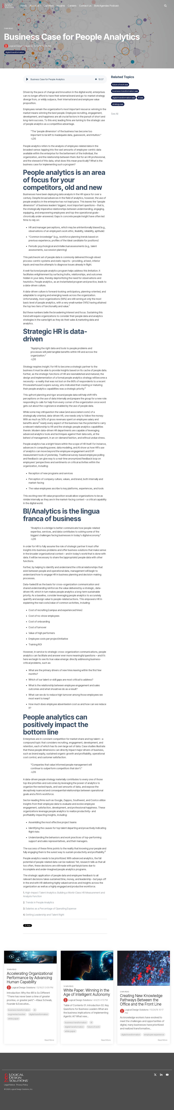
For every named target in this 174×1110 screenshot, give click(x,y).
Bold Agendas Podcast (106, 5)
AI (140, 97)
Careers (72, 5)
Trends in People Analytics (40, 902)
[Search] (165, 6)
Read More (49, 1040)
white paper (13, 1018)
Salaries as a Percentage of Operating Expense (51, 908)
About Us (34, 5)
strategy (117, 104)
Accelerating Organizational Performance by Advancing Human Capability (30, 977)
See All (114, 113)
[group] (65, 79)
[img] (96, 79)
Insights (61, 5)
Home (23, 5)
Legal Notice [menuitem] (9, 1085)
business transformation (125, 91)
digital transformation (14, 52)
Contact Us (85, 5)
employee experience (154, 1034)
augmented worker (16, 1014)
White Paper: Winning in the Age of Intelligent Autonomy (86, 992)
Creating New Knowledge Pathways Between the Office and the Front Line (141, 999)
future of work (120, 84)
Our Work (49, 5)
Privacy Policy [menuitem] (22, 1085)
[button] (27, 79)
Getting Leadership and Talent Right (45, 914)
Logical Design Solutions (20, 46)
